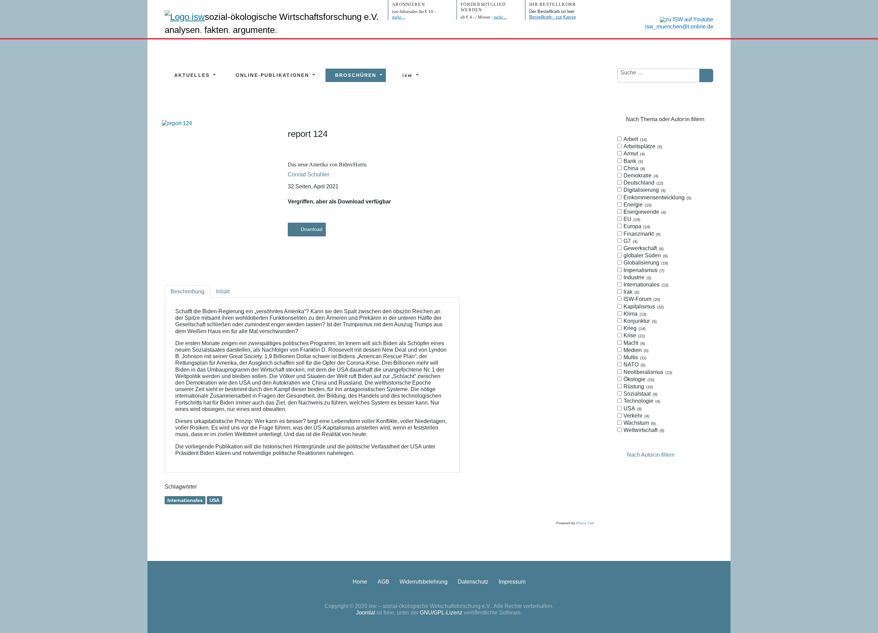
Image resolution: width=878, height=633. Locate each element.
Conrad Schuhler (308, 174)
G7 (630, 241)
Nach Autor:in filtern (651, 455)
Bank (633, 161)
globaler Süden (645, 255)
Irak (631, 292)
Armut (633, 153)
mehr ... (398, 17)
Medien (635, 350)
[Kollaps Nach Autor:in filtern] (621, 455)
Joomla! (365, 613)
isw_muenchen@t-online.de (679, 27)
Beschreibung (187, 291)
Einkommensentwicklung (657, 197)
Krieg (634, 328)
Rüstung (638, 386)
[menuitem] (192, 75)
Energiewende (644, 212)
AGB (383, 582)
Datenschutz (473, 582)
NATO (634, 364)
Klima (634, 314)
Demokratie (640, 175)
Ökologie (638, 379)
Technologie (641, 401)
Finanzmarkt (641, 234)
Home (360, 582)
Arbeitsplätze (642, 146)
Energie (637, 205)
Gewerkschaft (643, 248)
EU (631, 219)
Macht (634, 343)
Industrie (637, 277)
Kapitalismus (643, 306)
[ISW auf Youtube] (684, 19)
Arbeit (634, 139)
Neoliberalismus (647, 372)
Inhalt (222, 291)
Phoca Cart (585, 523)
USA (215, 500)
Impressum (512, 582)
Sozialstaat (640, 394)
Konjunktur (639, 321)
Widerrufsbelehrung (424, 582)
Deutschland (643, 183)
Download (311, 229)
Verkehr (636, 416)
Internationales (185, 500)
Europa (636, 226)
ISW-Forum (641, 299)
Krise (634, 335)
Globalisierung (645, 263)
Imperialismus (643, 270)
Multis (634, 357)
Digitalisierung (644, 190)
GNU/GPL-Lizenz (441, 613)
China (634, 168)
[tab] (665, 285)
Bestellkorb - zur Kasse (552, 17)
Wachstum (639, 423)
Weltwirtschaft (643, 430)
